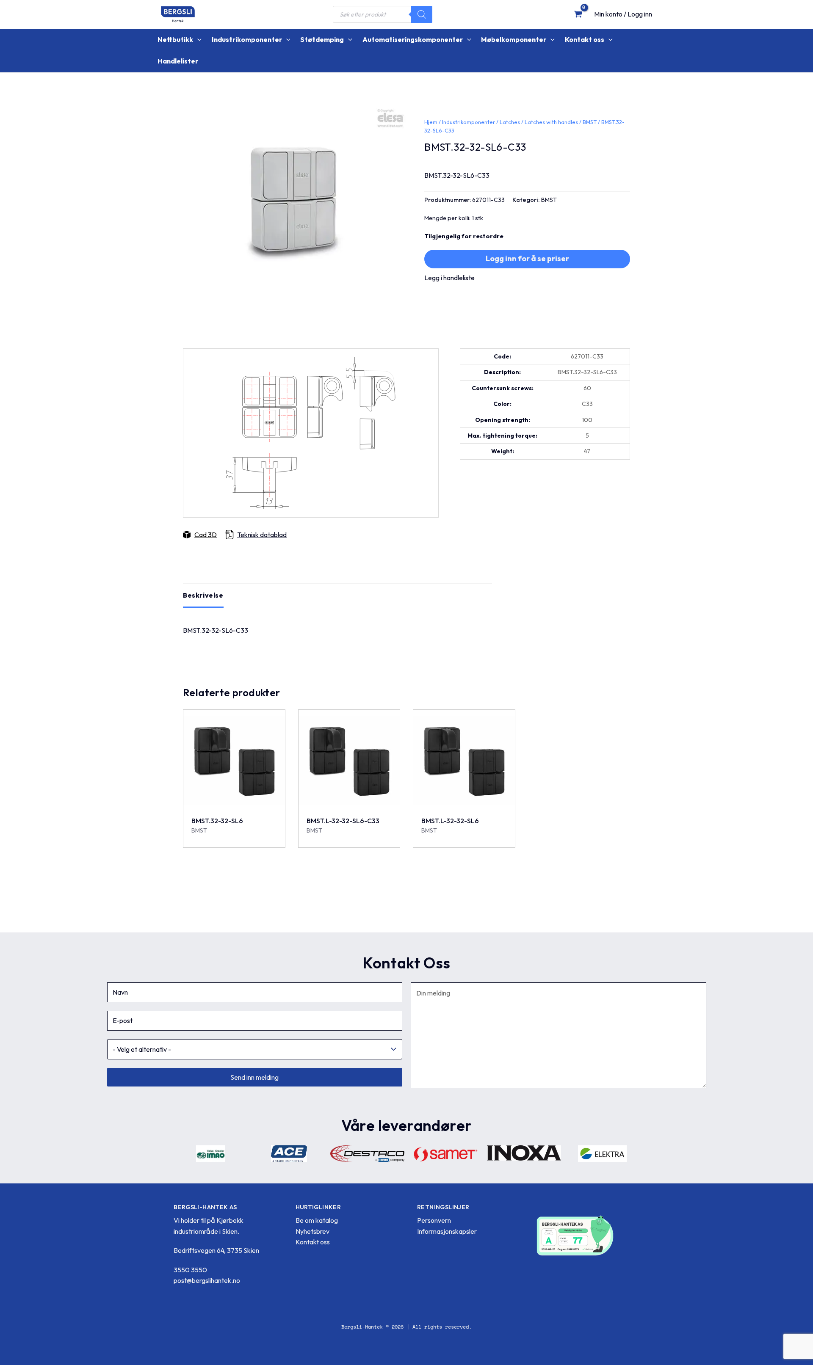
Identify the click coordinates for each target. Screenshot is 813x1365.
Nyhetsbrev (312, 1231)
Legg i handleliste (449, 277)
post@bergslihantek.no (207, 1280)
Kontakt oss (313, 1242)
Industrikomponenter (468, 122)
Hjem (430, 122)
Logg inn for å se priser (527, 258)
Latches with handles (551, 122)
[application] (197, 39)
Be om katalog (317, 1220)
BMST (590, 122)
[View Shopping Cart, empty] (578, 14)
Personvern (434, 1220)
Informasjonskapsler (447, 1231)
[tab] (203, 595)
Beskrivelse (203, 595)
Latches (510, 122)
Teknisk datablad (262, 534)
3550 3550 (190, 1270)
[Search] (421, 14)
